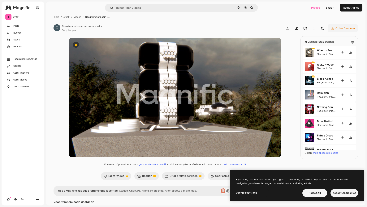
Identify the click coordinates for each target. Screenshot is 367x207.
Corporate (334, 68)
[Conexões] (8, 199)
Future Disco (325, 135)
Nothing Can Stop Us (326, 107)
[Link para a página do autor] (57, 28)
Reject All (315, 193)
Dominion (323, 93)
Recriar (144, 177)
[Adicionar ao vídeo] (342, 52)
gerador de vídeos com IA (152, 164)
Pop (319, 82)
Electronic (322, 54)
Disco (332, 139)
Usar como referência (226, 177)
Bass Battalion (326, 121)
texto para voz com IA (234, 164)
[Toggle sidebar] (37, 8)
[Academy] (15, 199)
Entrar (330, 7)
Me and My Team (326, 149)
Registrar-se (351, 7)
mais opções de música (325, 152)
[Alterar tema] (22, 199)
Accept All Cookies (344, 193)
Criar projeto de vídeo (181, 177)
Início (56, 17)
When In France (326, 50)
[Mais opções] (314, 28)
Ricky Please (325, 64)
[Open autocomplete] (110, 7)
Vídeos (77, 17)
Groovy (332, 54)
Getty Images (69, 30)
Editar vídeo (114, 177)
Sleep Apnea (325, 78)
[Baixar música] (350, 52)
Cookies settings (246, 192)
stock (66, 17)
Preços (315, 7)
